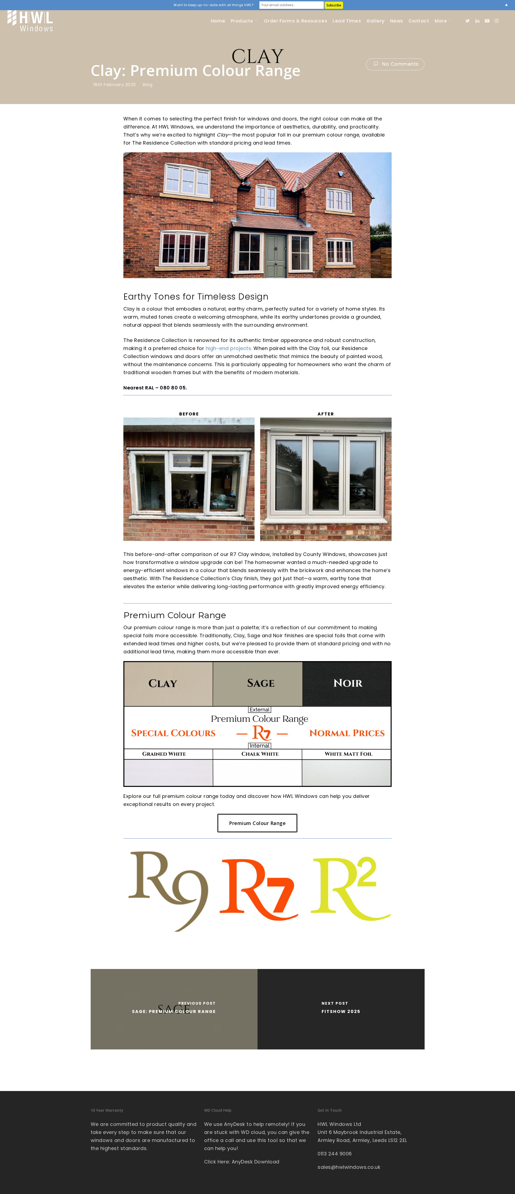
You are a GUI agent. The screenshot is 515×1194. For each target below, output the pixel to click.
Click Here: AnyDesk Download (241, 1161)
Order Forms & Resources (296, 21)
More (441, 21)
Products (242, 21)
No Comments (400, 64)
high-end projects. (229, 348)
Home (218, 21)
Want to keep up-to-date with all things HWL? (213, 5)
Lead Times (347, 21)
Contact (419, 21)
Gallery (375, 21)
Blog (147, 85)
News (396, 21)
